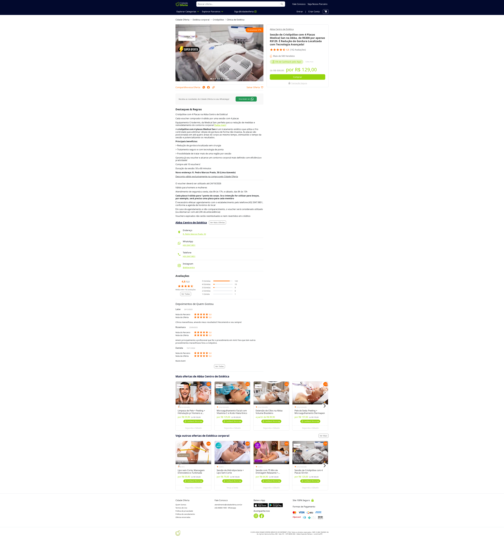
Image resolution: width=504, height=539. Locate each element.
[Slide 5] (221, 79)
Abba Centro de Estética (191, 222)
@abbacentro (189, 267)
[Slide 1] (213, 79)
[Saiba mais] (220, 125)
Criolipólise (218, 19)
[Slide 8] (228, 79)
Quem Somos (180, 504)
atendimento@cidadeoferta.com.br (228, 504)
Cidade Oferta (182, 19)
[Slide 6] (223, 79)
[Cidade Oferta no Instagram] (256, 516)
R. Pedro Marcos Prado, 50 (194, 234)
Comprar (297, 77)
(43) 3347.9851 (189, 245)
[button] (300, 11)
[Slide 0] (211, 79)
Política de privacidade (184, 511)
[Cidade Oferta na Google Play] (276, 505)
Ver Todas (185, 294)
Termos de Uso (181, 508)
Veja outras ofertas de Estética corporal (202, 435)
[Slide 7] (225, 79)
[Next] (324, 406)
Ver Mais (323, 435)
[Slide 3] (217, 79)
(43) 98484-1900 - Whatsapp (225, 508)
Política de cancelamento (185, 514)
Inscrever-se (244, 99)
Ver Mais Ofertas (217, 222)
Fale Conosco (221, 500)
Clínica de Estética (235, 19)
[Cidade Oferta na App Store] (261, 505)
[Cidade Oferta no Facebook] (261, 516)
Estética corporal (201, 19)
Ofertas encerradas (182, 517)
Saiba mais (309, 62)
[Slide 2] (215, 79)
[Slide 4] (219, 79)
